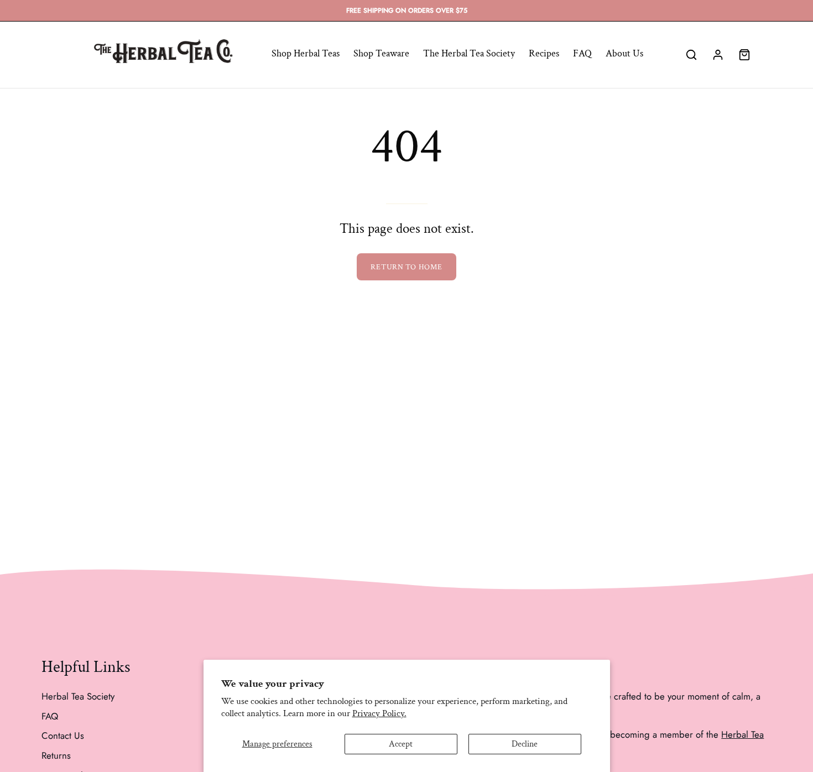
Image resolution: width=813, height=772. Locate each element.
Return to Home (406, 267)
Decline (525, 744)
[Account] (717, 54)
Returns (56, 754)
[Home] (162, 55)
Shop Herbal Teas (306, 53)
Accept (401, 744)
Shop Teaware (381, 53)
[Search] (691, 54)
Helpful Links (86, 667)
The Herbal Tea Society (469, 53)
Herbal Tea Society (77, 696)
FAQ (582, 53)
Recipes (544, 53)
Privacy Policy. (379, 713)
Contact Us (62, 735)
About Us (624, 53)
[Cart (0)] (744, 54)
